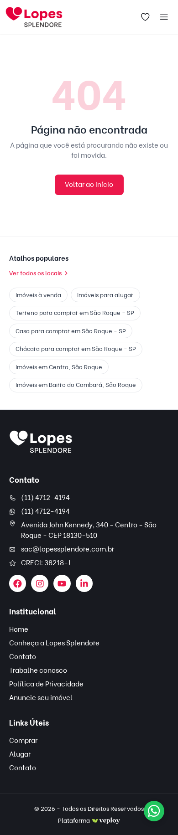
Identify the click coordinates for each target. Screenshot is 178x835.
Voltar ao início (89, 184)
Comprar (23, 741)
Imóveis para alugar (105, 295)
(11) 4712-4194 (45, 498)
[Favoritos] (145, 17)
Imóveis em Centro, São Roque (59, 367)
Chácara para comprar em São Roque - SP (76, 348)
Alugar (20, 754)
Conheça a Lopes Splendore (54, 643)
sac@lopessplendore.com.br (67, 549)
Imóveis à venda (38, 295)
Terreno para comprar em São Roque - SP (75, 312)
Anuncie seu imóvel (41, 698)
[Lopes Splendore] (41, 442)
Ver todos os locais (35, 273)
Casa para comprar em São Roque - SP (71, 331)
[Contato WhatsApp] (154, 811)
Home (18, 629)
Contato (22, 657)
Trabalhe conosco (38, 670)
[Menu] (164, 17)
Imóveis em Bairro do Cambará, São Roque (76, 384)
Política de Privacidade (46, 684)
